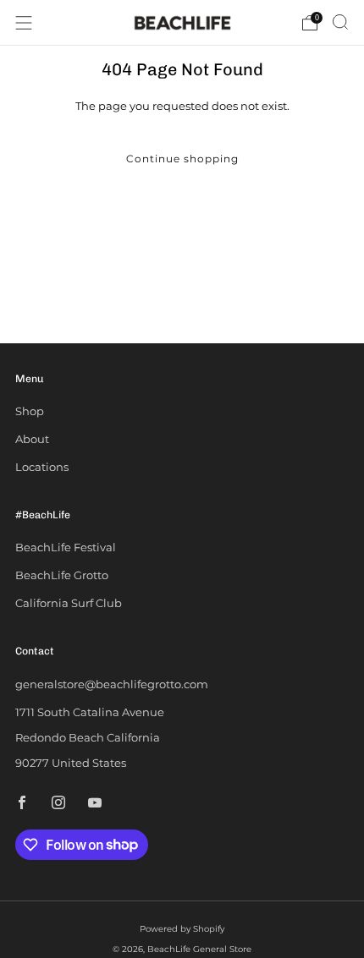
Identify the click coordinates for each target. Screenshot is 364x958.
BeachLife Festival (65, 547)
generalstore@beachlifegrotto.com (111, 684)
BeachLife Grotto (61, 575)
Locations (42, 467)
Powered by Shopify (182, 928)
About (32, 439)
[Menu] (23, 22)
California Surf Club (68, 603)
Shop (29, 411)
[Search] (340, 22)
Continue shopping (182, 158)
